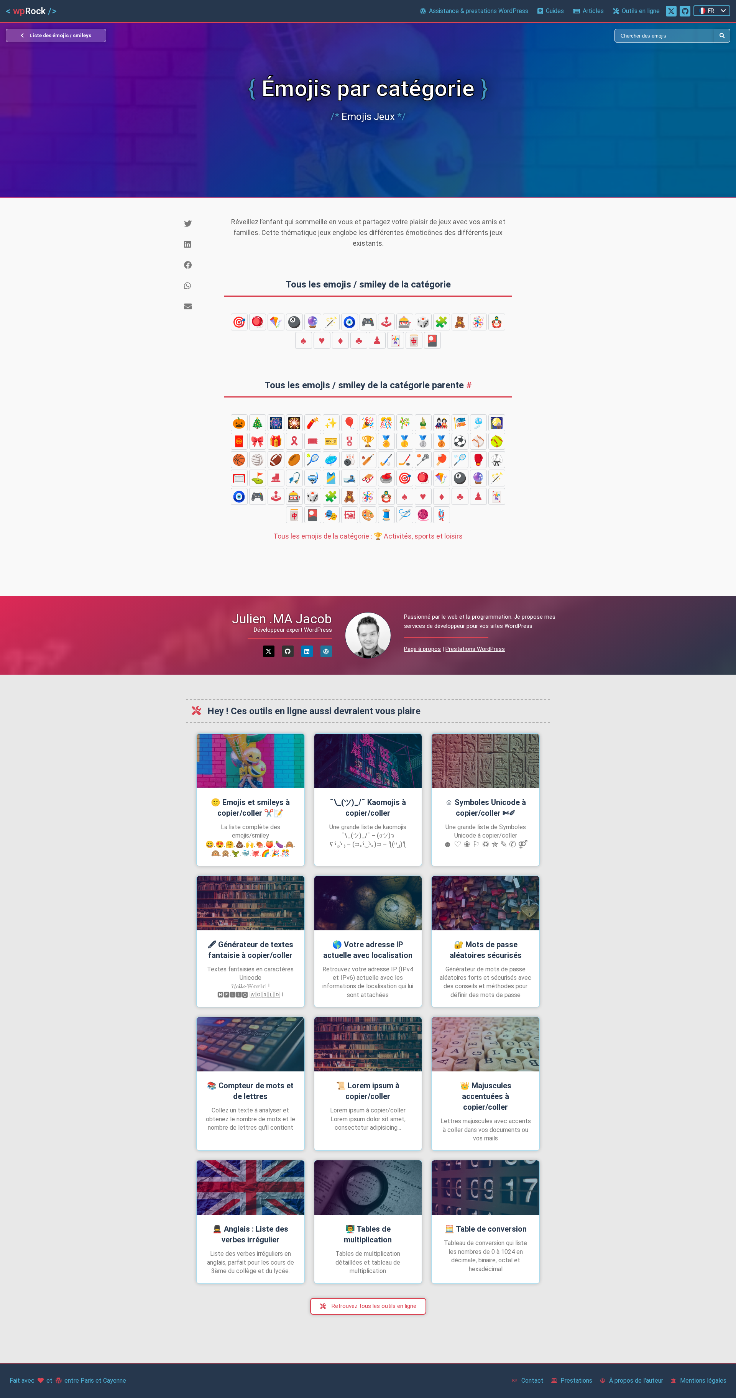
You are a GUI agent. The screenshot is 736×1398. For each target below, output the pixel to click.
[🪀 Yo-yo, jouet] (257, 322)
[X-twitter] (268, 651)
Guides (555, 11)
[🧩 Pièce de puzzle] (441, 322)
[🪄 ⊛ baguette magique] (331, 322)
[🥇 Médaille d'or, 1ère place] (404, 441)
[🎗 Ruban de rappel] (294, 441)
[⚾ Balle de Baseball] (478, 441)
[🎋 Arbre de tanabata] (404, 422)
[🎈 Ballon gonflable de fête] (349, 422)
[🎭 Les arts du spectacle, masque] (331, 514)
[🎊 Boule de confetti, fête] (386, 422)
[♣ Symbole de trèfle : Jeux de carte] (358, 340)
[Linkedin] (307, 651)
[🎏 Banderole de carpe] (460, 422)
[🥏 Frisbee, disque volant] (331, 459)
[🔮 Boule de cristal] (312, 322)
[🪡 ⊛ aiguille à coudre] (404, 514)
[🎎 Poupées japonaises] (441, 422)
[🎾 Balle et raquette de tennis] (312, 459)
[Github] (288, 651)
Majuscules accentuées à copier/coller (485, 1096)
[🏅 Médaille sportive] (386, 441)
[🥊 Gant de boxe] (478, 459)
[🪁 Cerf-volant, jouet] (276, 322)
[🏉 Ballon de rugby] (294, 459)
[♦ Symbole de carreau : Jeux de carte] (340, 340)
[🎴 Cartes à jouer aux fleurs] (432, 340)
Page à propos (422, 649)
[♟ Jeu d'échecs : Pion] (377, 340)
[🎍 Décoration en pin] (423, 422)
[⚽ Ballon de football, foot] (460, 441)
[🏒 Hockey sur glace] (404, 459)
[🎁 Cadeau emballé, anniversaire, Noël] (276, 441)
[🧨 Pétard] (312, 422)
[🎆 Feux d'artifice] (276, 422)
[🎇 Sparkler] (294, 422)
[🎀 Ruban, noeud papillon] (257, 441)
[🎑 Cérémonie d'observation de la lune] (496, 422)
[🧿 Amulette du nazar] (349, 322)
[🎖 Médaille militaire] (349, 441)
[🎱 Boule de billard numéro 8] (294, 322)
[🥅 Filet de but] (239, 478)
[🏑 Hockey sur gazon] (386, 459)
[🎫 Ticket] (331, 441)
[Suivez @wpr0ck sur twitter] (671, 11)
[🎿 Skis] (349, 478)
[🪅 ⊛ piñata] (478, 322)
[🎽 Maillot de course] (331, 478)
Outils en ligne (641, 11)
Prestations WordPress (475, 649)
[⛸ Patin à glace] (276, 478)
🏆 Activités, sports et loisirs (368, 536)
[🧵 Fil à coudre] (386, 514)
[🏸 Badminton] (460, 459)
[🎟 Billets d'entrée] (312, 441)
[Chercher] (541, 36)
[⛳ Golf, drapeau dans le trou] (257, 478)
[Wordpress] (326, 651)
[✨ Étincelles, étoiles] (331, 422)
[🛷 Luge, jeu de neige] (368, 478)
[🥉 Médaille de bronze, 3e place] (441, 441)
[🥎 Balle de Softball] (496, 441)
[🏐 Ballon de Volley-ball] (257, 459)
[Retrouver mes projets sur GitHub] (685, 11)
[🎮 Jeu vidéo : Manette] (368, 322)
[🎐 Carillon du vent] (478, 422)
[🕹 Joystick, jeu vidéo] (386, 322)
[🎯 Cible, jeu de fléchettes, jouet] (239, 322)
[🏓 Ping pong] (441, 459)
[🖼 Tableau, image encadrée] (349, 514)
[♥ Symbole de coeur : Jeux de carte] (322, 340)
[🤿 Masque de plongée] (312, 478)
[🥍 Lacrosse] (423, 459)
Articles (593, 11)
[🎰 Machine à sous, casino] (404, 322)
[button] (201, 224)
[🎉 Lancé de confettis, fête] (368, 422)
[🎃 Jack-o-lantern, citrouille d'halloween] (239, 422)
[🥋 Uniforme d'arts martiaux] (496, 459)
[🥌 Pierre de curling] (386, 478)
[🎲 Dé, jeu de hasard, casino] (423, 322)
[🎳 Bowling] (349, 459)
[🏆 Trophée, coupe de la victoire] (368, 441)
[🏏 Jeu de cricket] (368, 459)
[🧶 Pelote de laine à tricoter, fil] (423, 514)
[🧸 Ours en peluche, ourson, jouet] (460, 322)
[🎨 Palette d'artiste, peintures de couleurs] (368, 514)
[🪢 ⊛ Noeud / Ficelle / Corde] (441, 514)
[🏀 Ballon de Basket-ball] (239, 459)
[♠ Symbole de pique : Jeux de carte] (303, 340)
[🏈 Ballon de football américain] (276, 459)
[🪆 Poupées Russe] (496, 322)
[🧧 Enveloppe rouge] (239, 441)
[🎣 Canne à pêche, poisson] (294, 478)
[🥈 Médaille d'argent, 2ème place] (423, 441)
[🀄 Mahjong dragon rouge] (414, 340)
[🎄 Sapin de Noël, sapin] (257, 422)
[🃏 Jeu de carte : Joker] (395, 340)
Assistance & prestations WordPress (478, 11)
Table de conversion (486, 1229)
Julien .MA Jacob (282, 618)
